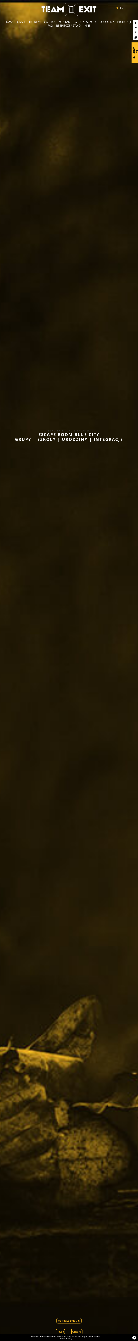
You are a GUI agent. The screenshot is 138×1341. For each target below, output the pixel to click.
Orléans (76, 1331)
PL (117, 7)
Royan (60, 1331)
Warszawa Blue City (69, 1320)
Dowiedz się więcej (65, 1339)
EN (121, 7)
